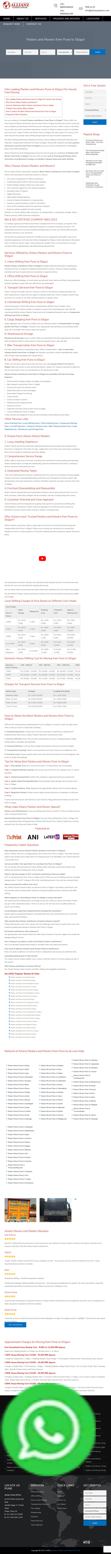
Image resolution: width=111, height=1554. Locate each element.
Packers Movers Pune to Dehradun (85, 1068)
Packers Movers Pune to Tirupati (19, 1179)
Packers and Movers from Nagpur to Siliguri (24, 1024)
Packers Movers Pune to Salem (19, 1107)
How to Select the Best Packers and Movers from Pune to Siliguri (31, 111)
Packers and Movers (66, 18)
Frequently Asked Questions (16, 114)
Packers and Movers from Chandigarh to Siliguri (25, 1002)
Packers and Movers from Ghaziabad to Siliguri (25, 983)
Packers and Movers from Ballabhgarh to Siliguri (25, 993)
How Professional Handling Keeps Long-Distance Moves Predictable (95, 152)
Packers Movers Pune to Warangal (85, 1119)
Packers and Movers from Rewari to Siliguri (23, 987)
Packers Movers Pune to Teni (18, 1175)
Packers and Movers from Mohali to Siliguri (23, 1009)
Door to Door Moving (39, 1500)
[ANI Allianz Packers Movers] (33, 837)
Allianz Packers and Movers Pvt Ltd (66, 1550)
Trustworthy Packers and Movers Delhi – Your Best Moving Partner (94, 142)
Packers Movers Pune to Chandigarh (20, 1104)
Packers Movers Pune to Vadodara (85, 1060)
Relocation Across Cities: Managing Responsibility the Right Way (94, 163)
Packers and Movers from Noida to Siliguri (23, 980)
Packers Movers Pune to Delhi (18, 1069)
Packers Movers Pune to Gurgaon (19, 1081)
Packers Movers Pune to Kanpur (19, 1142)
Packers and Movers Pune (46, 821)
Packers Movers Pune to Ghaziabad (20, 1077)
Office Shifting (36, 1496)
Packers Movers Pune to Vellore (84, 1115)
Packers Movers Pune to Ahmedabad (53, 1088)
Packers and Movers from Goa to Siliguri (23, 999)
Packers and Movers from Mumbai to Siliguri (24, 1005)
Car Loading (35, 1508)
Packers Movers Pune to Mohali (84, 1086)
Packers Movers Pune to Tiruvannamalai (81, 1110)
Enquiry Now (11, 24)
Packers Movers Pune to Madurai (19, 1150)
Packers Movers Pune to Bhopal (19, 1100)
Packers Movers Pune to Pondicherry (20, 1183)
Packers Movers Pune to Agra (18, 1073)
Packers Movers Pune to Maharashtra (21, 1131)
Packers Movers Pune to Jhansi (84, 1097)
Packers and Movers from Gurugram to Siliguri (24, 990)
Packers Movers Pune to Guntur (52, 1104)
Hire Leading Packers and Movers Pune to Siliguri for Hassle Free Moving (33, 99)
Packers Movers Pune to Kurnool (52, 1115)
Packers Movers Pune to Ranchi (52, 1100)
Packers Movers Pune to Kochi (84, 1093)
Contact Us (33, 24)
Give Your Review (15, 1325)
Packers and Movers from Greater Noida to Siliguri (25, 1015)
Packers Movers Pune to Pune (51, 1069)
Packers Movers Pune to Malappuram (54, 1119)
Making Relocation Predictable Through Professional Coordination (94, 185)
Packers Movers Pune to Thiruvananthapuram (16, 1166)
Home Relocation (37, 1492)
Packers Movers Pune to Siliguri (52, 1073)
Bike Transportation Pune (60, 426)
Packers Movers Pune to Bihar (18, 1085)
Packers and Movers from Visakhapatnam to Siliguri (26, 1012)
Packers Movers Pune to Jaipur (18, 1135)
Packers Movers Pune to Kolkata (52, 1092)
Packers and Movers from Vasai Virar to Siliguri (25, 1031)
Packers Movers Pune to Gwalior (19, 1157)
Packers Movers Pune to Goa (18, 1154)
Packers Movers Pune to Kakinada (52, 1107)
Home (6, 18)
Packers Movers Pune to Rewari (84, 1089)
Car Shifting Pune (17, 426)
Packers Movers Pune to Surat (51, 1096)
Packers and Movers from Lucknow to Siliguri (24, 1021)
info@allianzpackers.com (97, 10)
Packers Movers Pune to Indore (19, 1096)
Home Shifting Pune (13, 423)
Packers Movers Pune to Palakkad (85, 1105)
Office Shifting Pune (49, 423)
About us (22, 18)
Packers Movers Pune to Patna (18, 1088)
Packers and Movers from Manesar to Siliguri (24, 996)
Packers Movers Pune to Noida (18, 1066)
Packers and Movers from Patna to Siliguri (23, 1037)
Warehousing (36, 1512)
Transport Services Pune (37, 426)
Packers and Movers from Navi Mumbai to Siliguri (25, 1018)
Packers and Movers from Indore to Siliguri (23, 1028)
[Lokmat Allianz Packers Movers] (70, 837)
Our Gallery (61, 1504)
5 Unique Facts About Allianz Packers (20, 108)
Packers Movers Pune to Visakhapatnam (81, 1076)
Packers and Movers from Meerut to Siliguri (23, 1034)
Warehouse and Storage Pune (31, 429)
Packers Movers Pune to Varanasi (19, 1161)
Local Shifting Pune (31, 423)
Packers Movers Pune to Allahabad (20, 1127)
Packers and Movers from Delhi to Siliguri (23, 977)
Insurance (34, 1516)
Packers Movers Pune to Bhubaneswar (86, 1082)
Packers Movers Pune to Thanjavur (20, 1171)
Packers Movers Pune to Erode (18, 1115)
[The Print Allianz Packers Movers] (14, 837)
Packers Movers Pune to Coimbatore (53, 1077)
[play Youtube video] (42, 558)
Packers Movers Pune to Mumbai (52, 1066)
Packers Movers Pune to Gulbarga (20, 1119)
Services (41, 18)
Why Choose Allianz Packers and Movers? (21, 102)
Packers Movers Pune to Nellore (84, 1101)
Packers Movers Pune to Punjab (19, 1092)
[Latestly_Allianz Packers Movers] (52, 837)
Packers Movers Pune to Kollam (52, 1111)
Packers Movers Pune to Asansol (84, 1072)
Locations (93, 18)
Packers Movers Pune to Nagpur (19, 1146)
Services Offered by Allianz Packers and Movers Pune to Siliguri (30, 105)
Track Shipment (37, 1525)
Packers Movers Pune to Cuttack (19, 1111)
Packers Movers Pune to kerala (51, 1085)
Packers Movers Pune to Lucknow (19, 1138)
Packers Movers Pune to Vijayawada (86, 1064)
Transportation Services (40, 1504)
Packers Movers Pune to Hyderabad (53, 1081)
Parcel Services (37, 1521)
